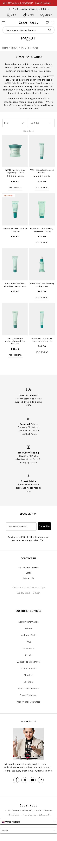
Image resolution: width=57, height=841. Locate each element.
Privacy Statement (28, 695)
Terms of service (29, 815)
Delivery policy (45, 815)
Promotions (28, 648)
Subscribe (44, 526)
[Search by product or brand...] (49, 30)
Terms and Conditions (28, 688)
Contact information (44, 810)
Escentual (15, 810)
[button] (3, 22)
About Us (28, 675)
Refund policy (14, 815)
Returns (28, 628)
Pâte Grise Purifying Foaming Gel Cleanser (41, 230)
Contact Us (28, 578)
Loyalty (30, 15)
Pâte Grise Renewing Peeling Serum (42, 284)
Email (28, 573)
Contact (48, 15)
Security (29, 655)
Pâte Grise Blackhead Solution (42, 171)
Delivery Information (28, 622)
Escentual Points (28, 668)
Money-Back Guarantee (28, 702)
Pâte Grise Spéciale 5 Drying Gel (15, 230)
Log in (13, 15)
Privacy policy (27, 810)
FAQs (28, 641)
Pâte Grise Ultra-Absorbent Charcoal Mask (15, 284)
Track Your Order (28, 635)
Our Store (28, 682)
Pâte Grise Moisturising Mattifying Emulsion (15, 341)
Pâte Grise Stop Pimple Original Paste (15, 171)
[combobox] (28, 30)
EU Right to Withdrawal (28, 662)
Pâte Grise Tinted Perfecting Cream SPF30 (41, 339)
